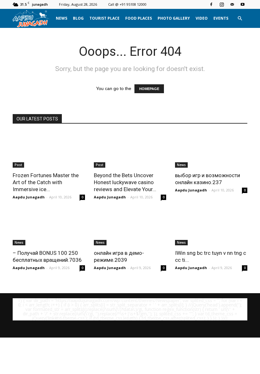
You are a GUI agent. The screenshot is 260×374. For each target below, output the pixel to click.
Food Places (138, 18)
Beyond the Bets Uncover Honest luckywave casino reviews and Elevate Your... (125, 182)
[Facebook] (211, 4)
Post (18, 165)
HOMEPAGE (149, 89)
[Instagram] (221, 4)
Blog (78, 18)
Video (202, 18)
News (61, 18)
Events (220, 18)
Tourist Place (104, 18)
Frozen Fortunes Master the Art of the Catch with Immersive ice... (46, 182)
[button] (239, 18)
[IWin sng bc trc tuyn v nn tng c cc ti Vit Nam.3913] (211, 228)
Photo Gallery (174, 18)
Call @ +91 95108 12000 (127, 4)
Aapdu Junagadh (29, 197)
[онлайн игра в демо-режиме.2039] (130, 228)
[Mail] (232, 4)
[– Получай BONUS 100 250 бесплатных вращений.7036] (49, 228)
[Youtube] (242, 4)
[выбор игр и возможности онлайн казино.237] (211, 150)
